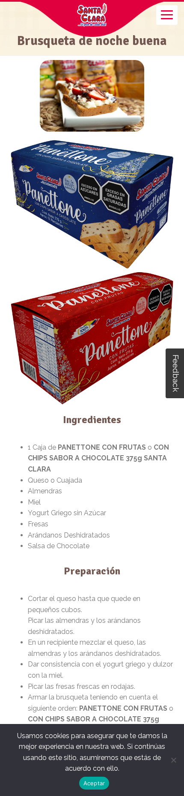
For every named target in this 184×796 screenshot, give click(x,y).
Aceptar (94, 783)
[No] (173, 760)
